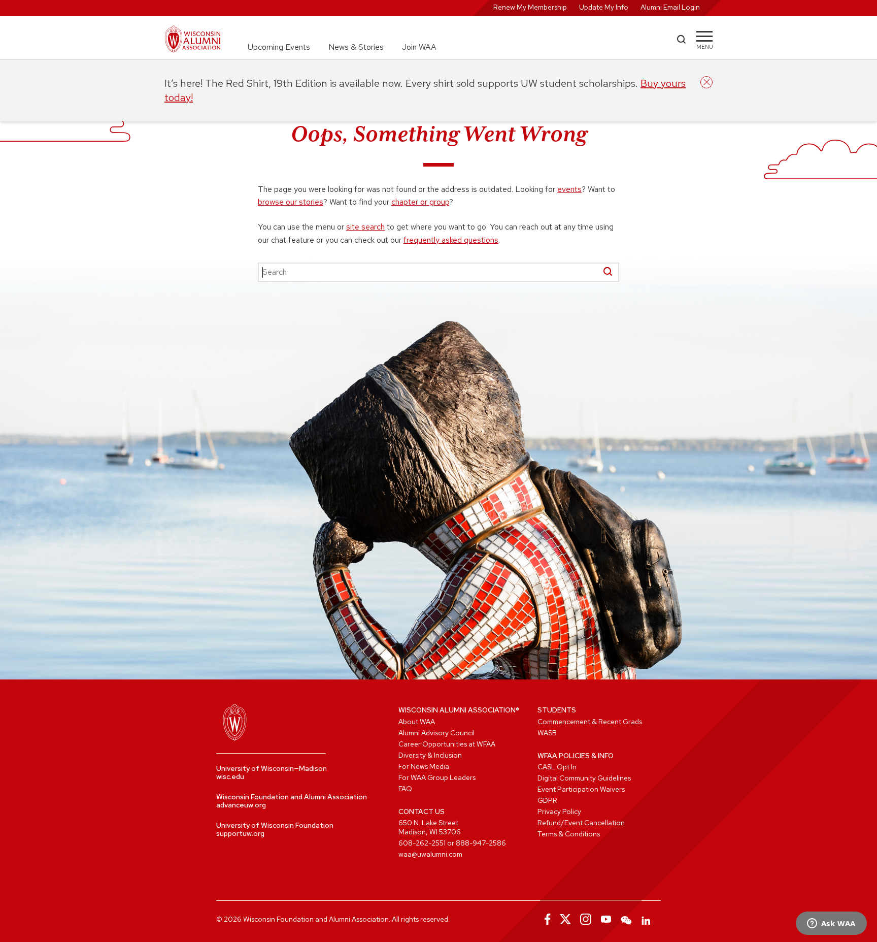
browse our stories (290, 202)
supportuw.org (240, 833)
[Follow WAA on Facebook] (545, 919)
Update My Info (603, 7)
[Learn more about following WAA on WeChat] (626, 919)
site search (365, 226)
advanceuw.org (241, 804)
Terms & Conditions (568, 833)
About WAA (416, 721)
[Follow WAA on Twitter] (565, 919)
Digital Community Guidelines (584, 778)
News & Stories (356, 47)
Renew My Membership (530, 7)
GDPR (547, 800)
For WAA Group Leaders (437, 777)
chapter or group (420, 202)
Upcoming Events (279, 47)
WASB (547, 732)
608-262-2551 (422, 843)
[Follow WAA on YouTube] (606, 919)
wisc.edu (230, 776)
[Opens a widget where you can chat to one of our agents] (831, 924)
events (569, 189)
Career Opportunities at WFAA (446, 744)
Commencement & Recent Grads (589, 721)
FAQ (405, 788)
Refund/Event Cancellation (581, 822)
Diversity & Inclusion (430, 755)
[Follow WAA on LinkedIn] (646, 919)
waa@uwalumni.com (430, 854)
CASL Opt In (557, 766)
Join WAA (419, 47)
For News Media (423, 766)
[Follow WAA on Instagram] (586, 919)
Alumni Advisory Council (436, 732)
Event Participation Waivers (581, 789)
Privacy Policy (559, 811)
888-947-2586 (481, 843)
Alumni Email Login (670, 7)
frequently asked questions (450, 240)
